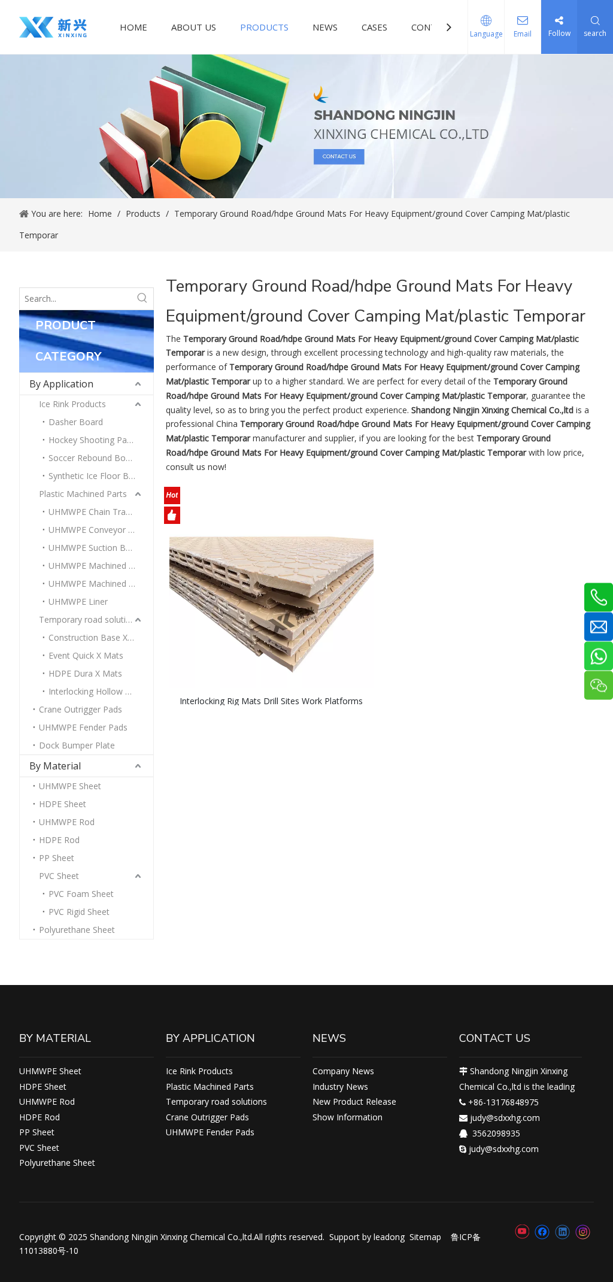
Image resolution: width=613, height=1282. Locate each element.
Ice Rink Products (72, 404)
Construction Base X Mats (99, 637)
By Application (61, 383)
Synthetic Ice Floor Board (97, 475)
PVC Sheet (59, 875)
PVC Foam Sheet (81, 893)
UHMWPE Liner (78, 601)
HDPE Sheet (62, 804)
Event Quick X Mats (85, 655)
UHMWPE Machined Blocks (100, 565)
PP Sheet (56, 857)
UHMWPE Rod (67, 822)
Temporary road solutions (89, 619)
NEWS (325, 27)
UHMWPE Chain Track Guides (100, 511)
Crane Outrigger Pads (80, 709)
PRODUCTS (264, 27)
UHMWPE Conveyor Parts (98, 529)
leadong (389, 1236)
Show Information (347, 1117)
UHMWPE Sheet (70, 786)
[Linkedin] (562, 1231)
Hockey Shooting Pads (92, 439)
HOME (133, 27)
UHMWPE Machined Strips (99, 583)
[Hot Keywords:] (142, 299)
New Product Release (354, 1101)
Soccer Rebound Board (93, 457)
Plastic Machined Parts (83, 493)
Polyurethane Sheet (77, 929)
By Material (55, 765)
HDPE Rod (59, 839)
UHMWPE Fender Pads (83, 727)
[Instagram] (583, 1232)
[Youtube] (521, 1231)
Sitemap (425, 1236)
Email (523, 34)
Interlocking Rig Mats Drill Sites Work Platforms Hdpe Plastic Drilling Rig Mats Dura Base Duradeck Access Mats (271, 700)
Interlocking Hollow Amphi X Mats (100, 691)
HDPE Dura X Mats (85, 673)
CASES (374, 27)
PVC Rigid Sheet (79, 911)
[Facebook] (542, 1231)
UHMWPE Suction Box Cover (100, 547)
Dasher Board (75, 422)
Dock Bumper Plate (77, 745)
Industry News (340, 1086)
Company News (343, 1071)
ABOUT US (193, 27)
